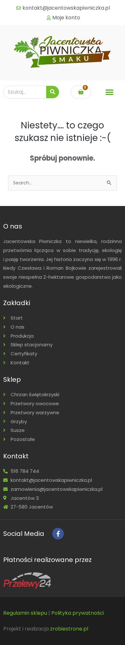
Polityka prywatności (77, 613)
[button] (109, 92)
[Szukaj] (52, 92)
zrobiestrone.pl (69, 628)
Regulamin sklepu (25, 613)
